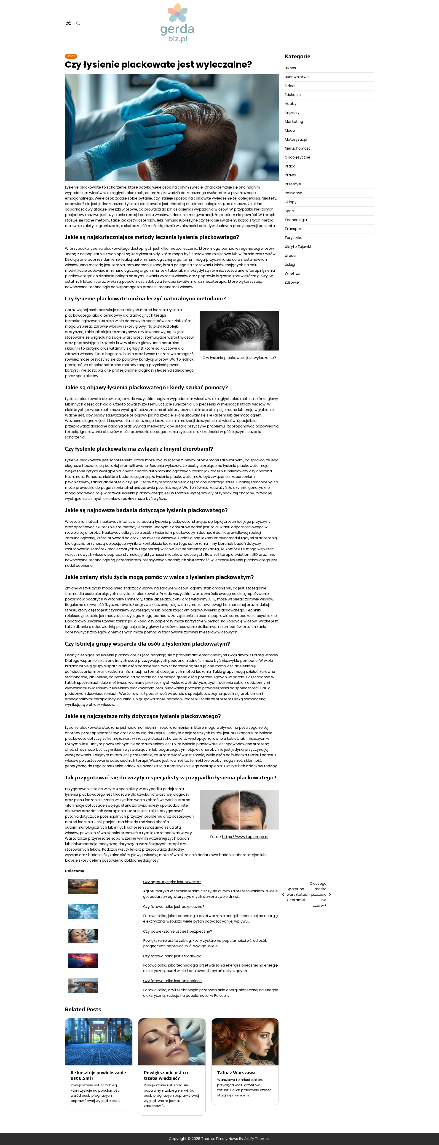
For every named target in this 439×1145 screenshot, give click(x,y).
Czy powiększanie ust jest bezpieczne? (177, 931)
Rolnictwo (293, 193)
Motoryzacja (296, 139)
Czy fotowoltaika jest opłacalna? (172, 980)
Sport (290, 211)
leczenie (91, 465)
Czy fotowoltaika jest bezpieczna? (173, 906)
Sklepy (291, 202)
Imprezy (292, 112)
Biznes (290, 68)
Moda (290, 130)
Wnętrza (292, 273)
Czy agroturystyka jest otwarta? (172, 882)
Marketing (294, 121)
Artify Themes (257, 1138)
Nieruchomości (298, 148)
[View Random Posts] (68, 23)
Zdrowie (292, 282)
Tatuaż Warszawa (236, 1072)
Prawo (290, 175)
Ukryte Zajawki (298, 246)
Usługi (290, 264)
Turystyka (293, 237)
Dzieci (290, 85)
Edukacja (293, 94)
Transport (294, 228)
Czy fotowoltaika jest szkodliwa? (172, 956)
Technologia (296, 219)
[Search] (78, 23)
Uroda (71, 56)
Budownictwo (297, 76)
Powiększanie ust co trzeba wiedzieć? (166, 1075)
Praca (290, 166)
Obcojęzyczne (297, 157)
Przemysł (293, 184)
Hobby (291, 103)
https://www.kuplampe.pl (245, 836)
